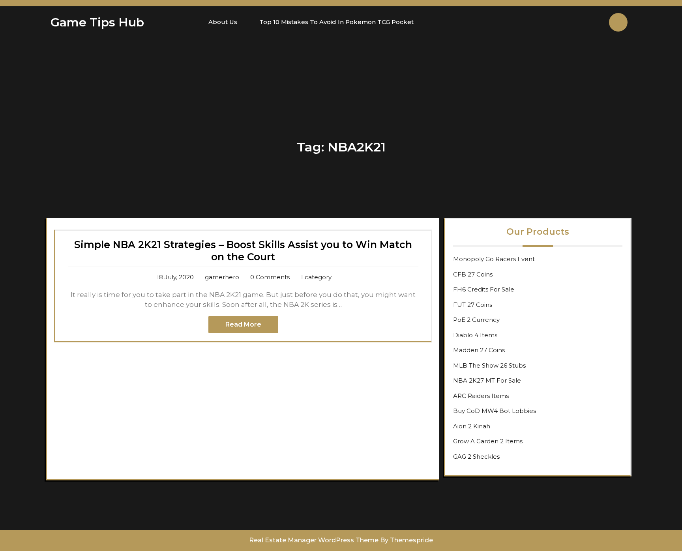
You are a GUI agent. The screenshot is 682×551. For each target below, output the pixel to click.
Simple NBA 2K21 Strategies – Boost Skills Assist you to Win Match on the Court (243, 251)
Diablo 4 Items (475, 335)
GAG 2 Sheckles (476, 456)
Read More (243, 324)
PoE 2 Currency (476, 319)
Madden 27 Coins (479, 350)
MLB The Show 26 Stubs (489, 365)
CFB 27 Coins (473, 274)
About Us (222, 22)
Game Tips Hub (97, 22)
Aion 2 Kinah (471, 426)
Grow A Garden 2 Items (488, 441)
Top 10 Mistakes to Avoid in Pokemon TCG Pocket (336, 22)
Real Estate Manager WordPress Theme (313, 540)
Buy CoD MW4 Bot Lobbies (494, 411)
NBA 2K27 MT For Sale (487, 380)
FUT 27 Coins (472, 304)
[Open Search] (618, 22)
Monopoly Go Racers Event (494, 259)
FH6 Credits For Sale (483, 289)
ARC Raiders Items (481, 396)
